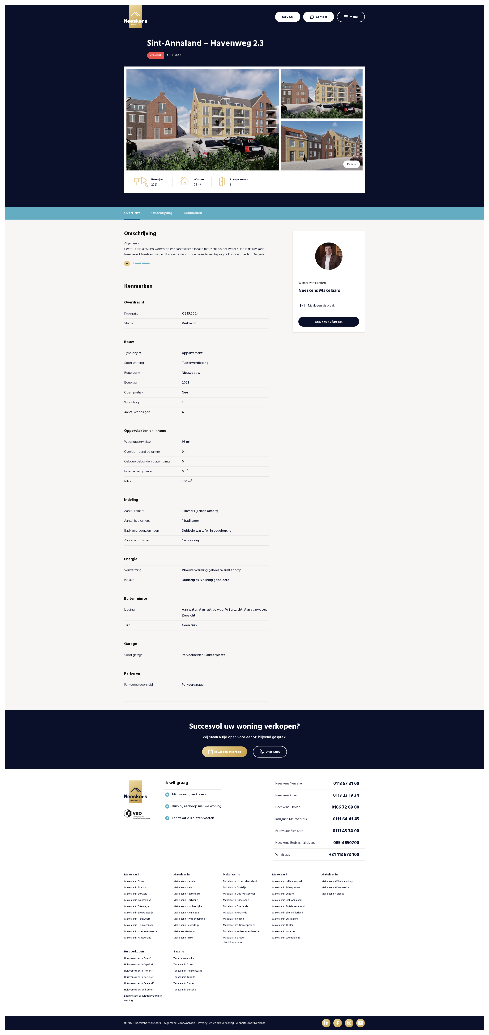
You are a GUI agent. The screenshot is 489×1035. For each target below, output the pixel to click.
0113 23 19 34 (346, 795)
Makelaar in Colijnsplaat (137, 900)
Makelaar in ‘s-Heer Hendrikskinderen (233, 939)
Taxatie (178, 951)
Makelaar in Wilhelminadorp (337, 881)
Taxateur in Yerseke (184, 989)
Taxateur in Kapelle (184, 977)
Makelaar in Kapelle (184, 881)
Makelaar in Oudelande (236, 900)
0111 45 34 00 (346, 831)
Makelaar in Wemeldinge (286, 937)
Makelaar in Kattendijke (187, 893)
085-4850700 (346, 842)
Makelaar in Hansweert (137, 919)
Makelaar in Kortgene (185, 900)
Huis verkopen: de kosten (138, 989)
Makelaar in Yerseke (332, 893)
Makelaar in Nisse (183, 937)
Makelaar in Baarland (135, 887)
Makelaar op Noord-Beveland (240, 881)
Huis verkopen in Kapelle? (138, 964)
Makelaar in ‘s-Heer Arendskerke (241, 931)
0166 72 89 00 (345, 807)
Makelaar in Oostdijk (234, 887)
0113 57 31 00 (346, 783)
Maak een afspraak (321, 305)
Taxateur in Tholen (183, 983)
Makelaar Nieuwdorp (185, 931)
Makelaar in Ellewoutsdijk (138, 912)
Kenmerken (193, 213)
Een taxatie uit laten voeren (193, 818)
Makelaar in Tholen (283, 925)
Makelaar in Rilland (233, 919)
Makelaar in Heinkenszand (139, 925)
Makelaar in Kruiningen (186, 912)
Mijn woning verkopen (189, 794)
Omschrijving (161, 213)
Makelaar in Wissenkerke (335, 887)
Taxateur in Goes (183, 964)
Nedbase (260, 1022)
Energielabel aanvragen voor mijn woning (143, 998)
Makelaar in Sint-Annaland (287, 900)
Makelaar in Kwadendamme (189, 919)
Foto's (351, 164)
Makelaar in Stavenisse (285, 919)
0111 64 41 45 (346, 819)
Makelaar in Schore (283, 893)
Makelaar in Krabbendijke (187, 906)
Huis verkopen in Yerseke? (139, 977)
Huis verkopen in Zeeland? (139, 983)
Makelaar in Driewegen (137, 906)
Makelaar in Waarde (283, 931)
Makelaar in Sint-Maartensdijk (289, 906)
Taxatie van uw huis (184, 958)
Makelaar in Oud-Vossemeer (239, 893)
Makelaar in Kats (182, 887)
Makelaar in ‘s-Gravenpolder (239, 925)
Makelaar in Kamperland (137, 937)
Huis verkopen (134, 951)
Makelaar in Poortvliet (236, 912)
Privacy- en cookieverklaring (216, 1022)
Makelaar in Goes (134, 881)
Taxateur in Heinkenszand (187, 970)
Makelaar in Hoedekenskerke (140, 931)
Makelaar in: (132, 874)
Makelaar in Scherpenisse (286, 887)
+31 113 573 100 (344, 854)
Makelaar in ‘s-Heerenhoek (287, 881)
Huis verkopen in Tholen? (138, 970)
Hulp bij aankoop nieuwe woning (196, 806)
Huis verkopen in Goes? (137, 958)
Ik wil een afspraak (227, 751)
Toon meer (141, 263)
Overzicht (132, 213)
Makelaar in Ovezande (235, 906)
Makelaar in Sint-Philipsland (287, 912)
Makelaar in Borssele (135, 893)
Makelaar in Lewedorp (186, 925)
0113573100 (273, 751)
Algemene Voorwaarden (179, 1022)
